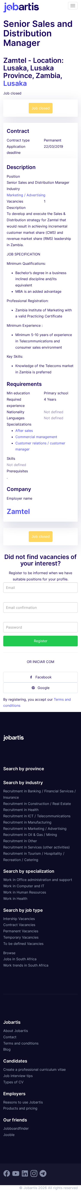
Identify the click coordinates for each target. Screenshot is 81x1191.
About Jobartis (15, 1031)
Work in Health (15, 898)
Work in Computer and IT (23, 886)
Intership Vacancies (19, 918)
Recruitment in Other (20, 841)
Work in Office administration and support (37, 879)
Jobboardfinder (16, 1128)
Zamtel (18, 511)
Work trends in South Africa (25, 965)
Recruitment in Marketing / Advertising (35, 828)
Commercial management (36, 437)
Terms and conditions (20, 1043)
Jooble (8, 1135)
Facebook (43, 677)
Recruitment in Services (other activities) (36, 847)
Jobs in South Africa (20, 959)
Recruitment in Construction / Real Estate (37, 803)
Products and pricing (20, 1108)
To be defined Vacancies (23, 943)
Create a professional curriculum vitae (34, 1069)
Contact (9, 1037)
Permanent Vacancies (20, 931)
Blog (7, 1049)
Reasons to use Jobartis (23, 1102)
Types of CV (13, 1082)
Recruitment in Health (20, 810)
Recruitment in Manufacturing (27, 822)
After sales (24, 430)
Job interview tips (18, 1076)
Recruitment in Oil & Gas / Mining (30, 834)
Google (43, 688)
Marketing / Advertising (26, 195)
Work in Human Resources (24, 892)
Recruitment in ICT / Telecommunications (36, 816)
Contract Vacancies (19, 925)
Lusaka (15, 83)
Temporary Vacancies (20, 937)
